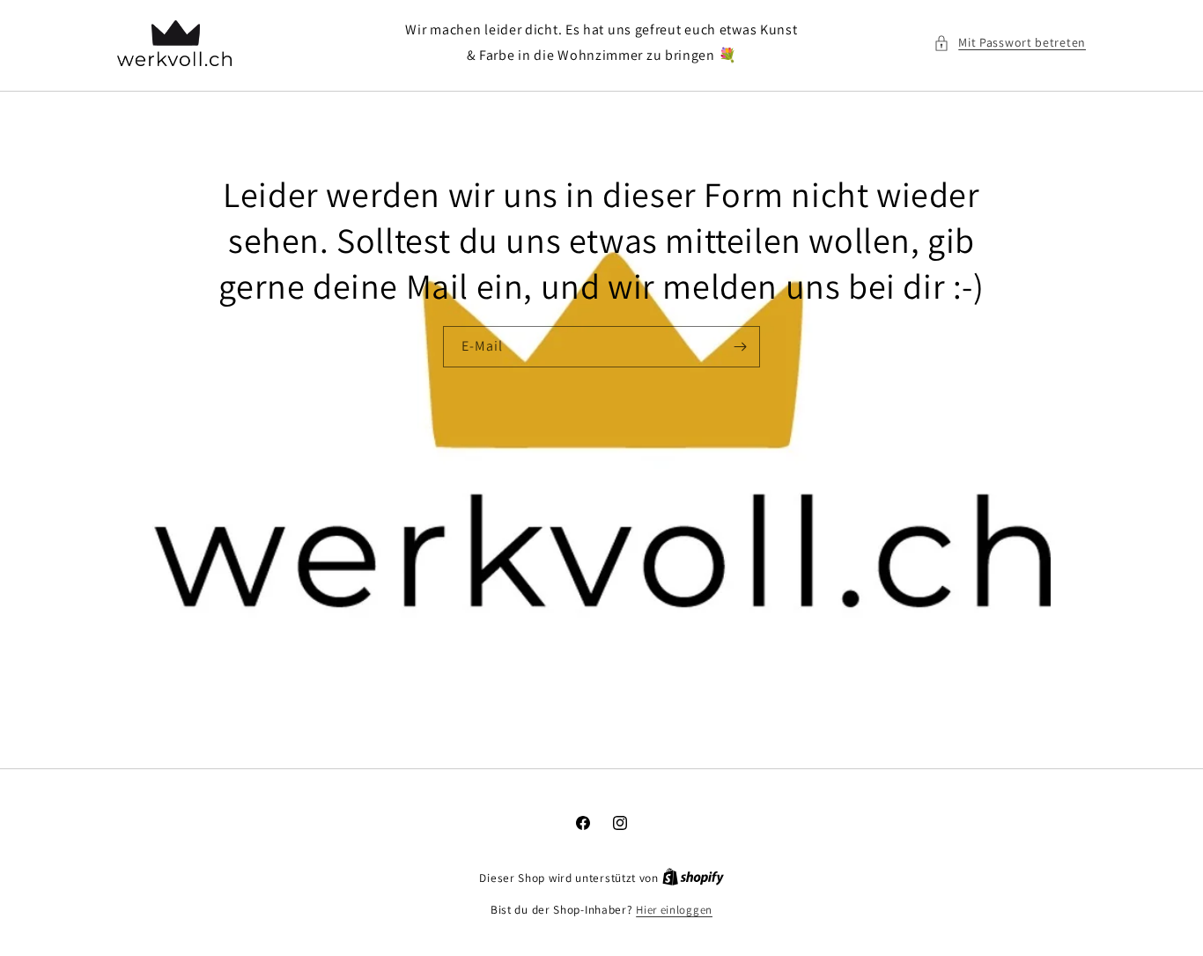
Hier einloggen (674, 909)
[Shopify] (693, 878)
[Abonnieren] (739, 346)
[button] (1010, 43)
